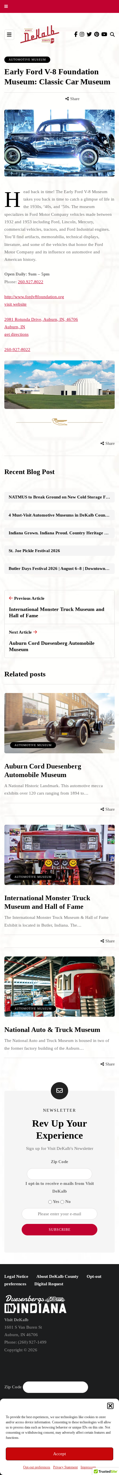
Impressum (88, 1467)
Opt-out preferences (36, 1467)
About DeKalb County (57, 1276)
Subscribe (59, 1230)
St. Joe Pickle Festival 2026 (34, 550)
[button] (110, 1406)
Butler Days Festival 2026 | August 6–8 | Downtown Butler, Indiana (62, 568)
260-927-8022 (17, 349)
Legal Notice (16, 1276)
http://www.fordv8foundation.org (34, 296)
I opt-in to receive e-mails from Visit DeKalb (59, 1187)
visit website (15, 304)
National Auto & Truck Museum (52, 1029)
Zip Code (59, 1161)
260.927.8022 (30, 282)
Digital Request (48, 1284)
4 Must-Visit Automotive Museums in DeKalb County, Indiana (62, 515)
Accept (59, 1453)
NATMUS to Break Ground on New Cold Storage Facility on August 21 (62, 497)
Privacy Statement (65, 1467)
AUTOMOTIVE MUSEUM (27, 59)
